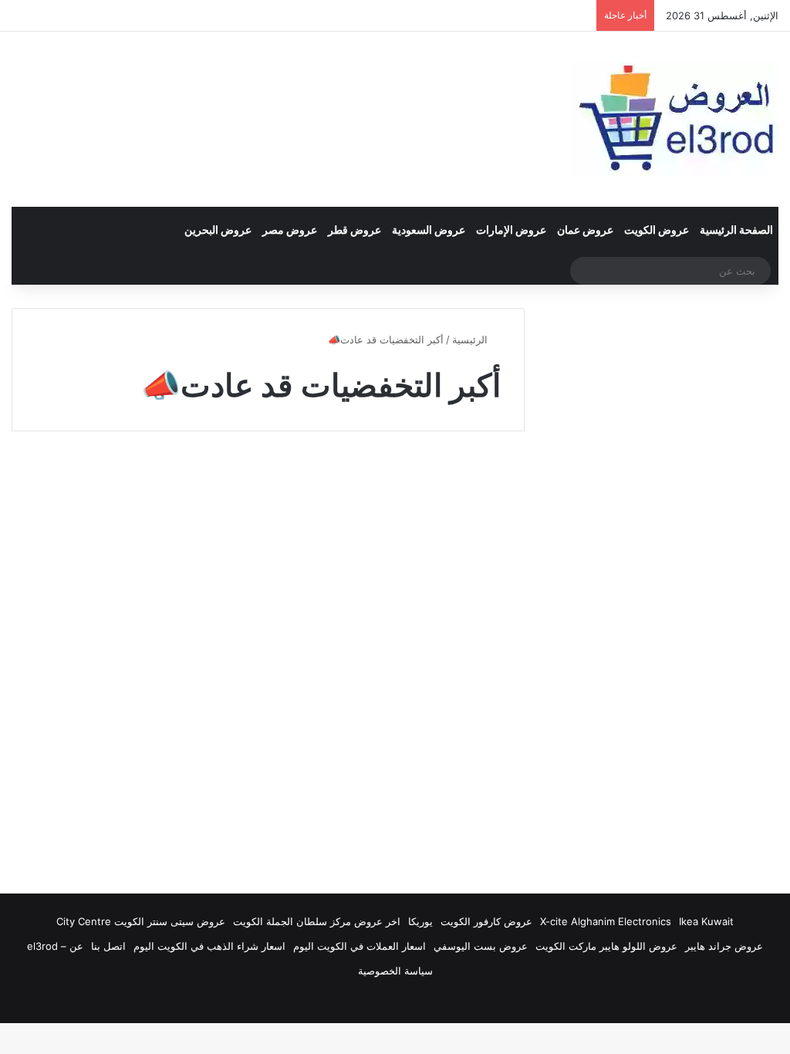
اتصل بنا (108, 946)
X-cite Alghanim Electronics (605, 921)
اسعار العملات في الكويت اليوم (359, 946)
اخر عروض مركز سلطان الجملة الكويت (316, 921)
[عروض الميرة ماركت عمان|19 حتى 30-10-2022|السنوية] (401, 679)
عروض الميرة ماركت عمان (442, 481)
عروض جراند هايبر (724, 946)
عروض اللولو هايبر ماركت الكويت (606, 946)
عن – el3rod (55, 946)
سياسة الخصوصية (395, 970)
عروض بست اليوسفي (481, 946)
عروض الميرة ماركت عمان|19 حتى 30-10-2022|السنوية (409, 534)
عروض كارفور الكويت (486, 921)
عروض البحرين (218, 229)
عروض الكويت (656, 229)
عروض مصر (289, 229)
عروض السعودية (428, 229)
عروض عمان (585, 229)
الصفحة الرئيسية (736, 229)
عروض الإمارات (511, 229)
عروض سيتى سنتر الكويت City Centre (140, 921)
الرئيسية (471, 339)
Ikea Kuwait (706, 921)
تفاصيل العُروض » (441, 795)
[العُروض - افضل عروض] (674, 119)
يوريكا (420, 921)
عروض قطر (354, 229)
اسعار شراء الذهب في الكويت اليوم (209, 946)
